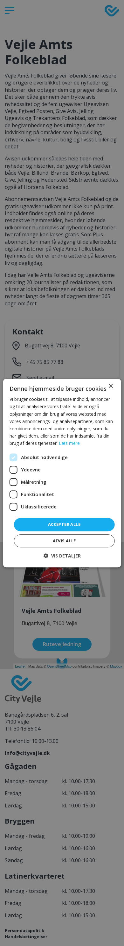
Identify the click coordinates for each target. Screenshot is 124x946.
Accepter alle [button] (64, 524)
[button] (62, 555)
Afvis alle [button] (64, 541)
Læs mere (69, 443)
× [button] (110, 386)
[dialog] (62, 473)
